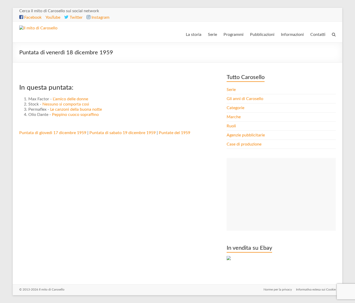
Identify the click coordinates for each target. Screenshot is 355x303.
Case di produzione (244, 144)
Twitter (76, 17)
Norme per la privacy (278, 289)
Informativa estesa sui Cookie (316, 289)
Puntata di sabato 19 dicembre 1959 (122, 133)
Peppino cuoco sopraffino (75, 115)
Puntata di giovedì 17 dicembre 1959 (52, 133)
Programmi (233, 34)
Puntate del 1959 (174, 133)
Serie (212, 34)
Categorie (236, 108)
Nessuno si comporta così (65, 104)
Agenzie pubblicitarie (246, 135)
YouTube (52, 17)
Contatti (317, 34)
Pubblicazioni (262, 34)
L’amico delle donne (70, 99)
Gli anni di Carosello (245, 99)
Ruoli (231, 126)
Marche (234, 117)
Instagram (99, 17)
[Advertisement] (281, 194)
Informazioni (292, 34)
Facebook (32, 17)
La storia (193, 34)
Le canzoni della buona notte (76, 109)
